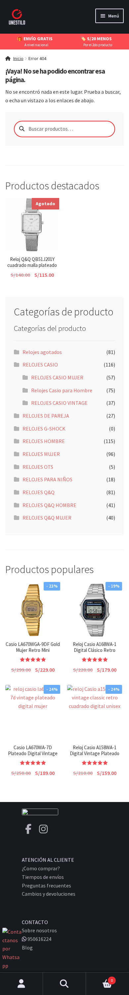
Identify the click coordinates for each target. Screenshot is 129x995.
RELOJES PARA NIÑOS (47, 479)
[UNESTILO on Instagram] (43, 829)
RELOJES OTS (37, 467)
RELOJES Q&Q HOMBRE (49, 505)
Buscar (64, 984)
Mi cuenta (21, 984)
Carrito (99, 978)
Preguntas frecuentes (46, 885)
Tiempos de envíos (43, 877)
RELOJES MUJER (41, 454)
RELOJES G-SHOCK (43, 428)
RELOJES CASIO (40, 364)
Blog (27, 947)
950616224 (38, 939)
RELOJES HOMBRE (43, 441)
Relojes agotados (42, 352)
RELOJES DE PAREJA (45, 415)
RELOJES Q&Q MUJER (46, 517)
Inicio (18, 58)
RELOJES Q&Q (38, 492)
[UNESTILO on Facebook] (28, 829)
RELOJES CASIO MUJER (57, 377)
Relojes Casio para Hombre (61, 390)
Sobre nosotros (39, 930)
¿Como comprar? (41, 868)
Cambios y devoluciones (48, 893)
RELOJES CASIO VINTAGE (59, 403)
